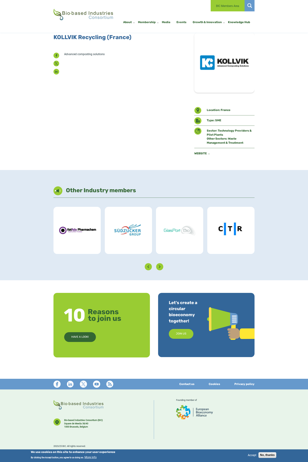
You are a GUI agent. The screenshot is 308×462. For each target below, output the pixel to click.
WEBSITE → (202, 153)
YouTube (96, 384)
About (127, 22)
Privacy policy (244, 384)
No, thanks (267, 454)
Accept (252, 455)
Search (250, 5)
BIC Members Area (227, 6)
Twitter (83, 384)
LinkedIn (70, 384)
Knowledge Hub (239, 22)
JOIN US (181, 334)
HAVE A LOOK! (80, 337)
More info (90, 457)
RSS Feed (109, 384)
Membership (147, 22)
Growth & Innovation (207, 22)
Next (159, 266)
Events (181, 22)
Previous (148, 266)
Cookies (214, 384)
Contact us (186, 384)
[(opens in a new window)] (194, 417)
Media (166, 22)
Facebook (57, 384)
